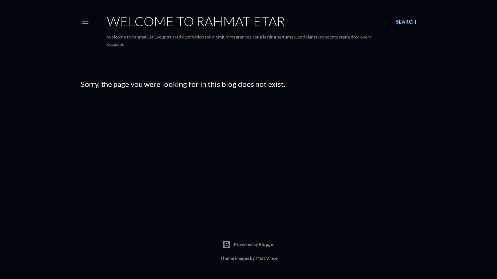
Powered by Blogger (254, 244)
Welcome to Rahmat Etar (196, 21)
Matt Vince (266, 258)
